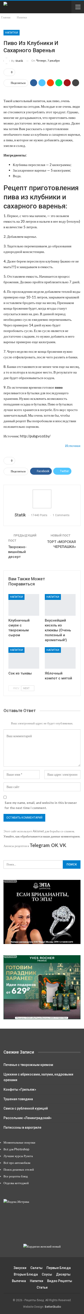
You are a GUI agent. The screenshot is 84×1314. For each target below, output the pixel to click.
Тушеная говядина (18, 1099)
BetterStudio (53, 1306)
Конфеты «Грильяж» (20, 1089)
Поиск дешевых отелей (19, 1169)
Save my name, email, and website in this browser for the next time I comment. (41, 805)
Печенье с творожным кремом (28, 1065)
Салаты (36, 1268)
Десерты (63, 1274)
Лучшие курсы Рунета (18, 1156)
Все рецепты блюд (16, 1176)
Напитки (11, 32)
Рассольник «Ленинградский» (28, 1118)
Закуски (20, 1268)
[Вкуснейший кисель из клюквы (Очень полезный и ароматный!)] (60, 605)
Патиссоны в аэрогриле (22, 1127)
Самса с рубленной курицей (26, 1108)
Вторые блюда (26, 1274)
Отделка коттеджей (16, 1183)
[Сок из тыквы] (23, 658)
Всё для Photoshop (16, 1149)
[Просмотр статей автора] (42, 499)
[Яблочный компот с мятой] (60, 658)
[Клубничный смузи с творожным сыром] (23, 605)
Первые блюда (58, 1268)
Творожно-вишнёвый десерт (17, 552)
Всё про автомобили (17, 1163)
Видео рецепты (59, 1281)
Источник (72, 445)
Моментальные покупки (19, 1142)
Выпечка (19, 1281)
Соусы (47, 1274)
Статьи (42, 1287)
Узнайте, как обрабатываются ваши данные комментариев (42, 836)
